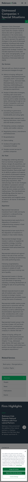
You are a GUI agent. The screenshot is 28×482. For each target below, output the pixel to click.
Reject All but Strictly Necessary (14, 473)
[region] (14, 465)
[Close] (25, 451)
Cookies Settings (14, 476)
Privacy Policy (19, 465)
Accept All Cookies (14, 469)
